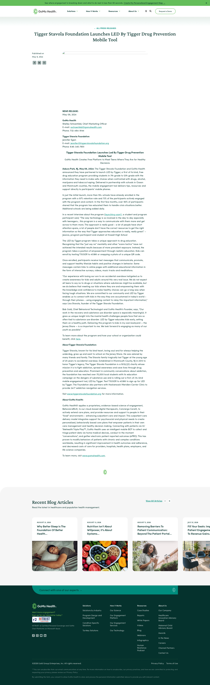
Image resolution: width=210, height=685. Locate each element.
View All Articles (154, 500)
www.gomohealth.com (93, 455)
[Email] (44, 62)
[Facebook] (34, 62)
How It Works (116, 605)
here (78, 338)
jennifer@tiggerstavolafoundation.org (89, 143)
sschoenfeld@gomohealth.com (86, 127)
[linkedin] (45, 635)
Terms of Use (172, 663)
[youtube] (41, 635)
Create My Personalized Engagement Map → (144, 3)
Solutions (87, 605)
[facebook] (33, 635)
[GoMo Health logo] (44, 603)
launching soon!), (113, 214)
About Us (162, 605)
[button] (165, 501)
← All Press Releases (105, 28)
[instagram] (37, 635)
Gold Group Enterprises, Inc (50, 663)
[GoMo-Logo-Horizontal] (45, 9)
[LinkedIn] (39, 62)
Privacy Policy (157, 663)
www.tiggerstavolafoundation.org (84, 393)
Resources (141, 605)
